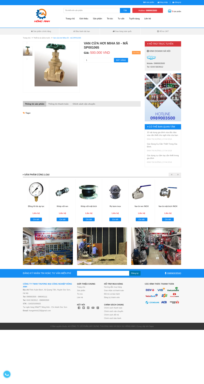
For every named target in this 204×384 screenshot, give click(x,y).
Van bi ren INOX (141, 206)
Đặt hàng (121, 60)
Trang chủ (70, 18)
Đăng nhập (163, 2)
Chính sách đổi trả (111, 315)
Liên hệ (147, 18)
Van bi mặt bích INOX (167, 206)
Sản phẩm (81, 290)
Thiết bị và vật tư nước (41, 38)
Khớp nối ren (62, 206)
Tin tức (110, 18)
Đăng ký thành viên (112, 297)
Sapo (151, 326)
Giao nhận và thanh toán (114, 290)
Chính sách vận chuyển (113, 311)
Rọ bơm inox (115, 206)
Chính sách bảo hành (112, 318)
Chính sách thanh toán (113, 308)
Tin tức (80, 294)
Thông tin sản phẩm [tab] (34, 104)
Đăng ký (177, 2)
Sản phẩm (97, 18)
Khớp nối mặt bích (89, 206)
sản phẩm (149, 2)
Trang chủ (81, 287)
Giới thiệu (83, 18)
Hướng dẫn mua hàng (113, 287)
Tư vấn (121, 18)
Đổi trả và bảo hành (112, 294)
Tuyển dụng (134, 18)
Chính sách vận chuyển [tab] (84, 104)
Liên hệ (80, 297)
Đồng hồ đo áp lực (36, 206)
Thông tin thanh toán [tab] (58, 104)
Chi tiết (36, 219)
